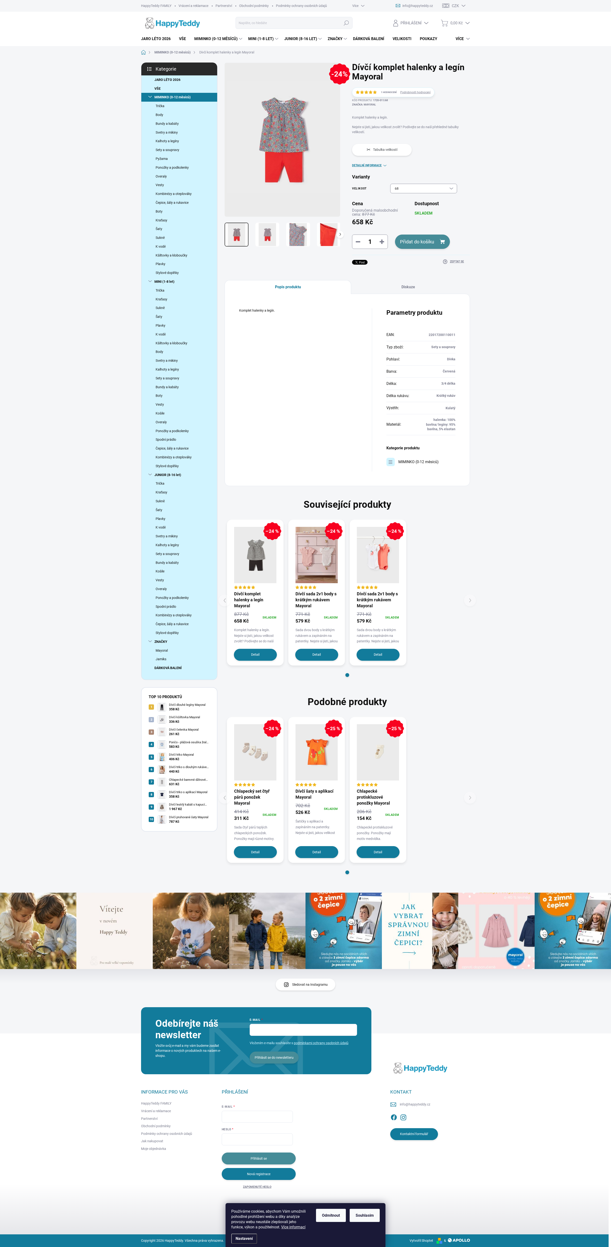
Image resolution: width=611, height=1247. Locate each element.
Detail (255, 654)
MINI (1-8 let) (164, 281)
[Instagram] (403, 1116)
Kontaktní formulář (414, 1134)
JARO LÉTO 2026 (167, 80)
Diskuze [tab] (408, 287)
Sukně (160, 238)
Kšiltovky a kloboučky (171, 255)
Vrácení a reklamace (193, 6)
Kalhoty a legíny (167, 141)
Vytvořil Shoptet (421, 1240)
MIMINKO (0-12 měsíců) (172, 97)
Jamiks (161, 659)
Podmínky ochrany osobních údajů (301, 6)
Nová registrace (258, 1174)
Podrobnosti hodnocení (415, 92)
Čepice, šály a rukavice (172, 202)
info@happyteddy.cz (415, 1104)
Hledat (346, 23)
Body (159, 115)
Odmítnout (331, 1215)
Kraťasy (161, 220)
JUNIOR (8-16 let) (167, 475)
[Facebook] (393, 1116)
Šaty (159, 229)
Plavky (160, 264)
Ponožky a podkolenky (172, 167)
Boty (159, 211)
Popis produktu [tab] (288, 287)
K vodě (161, 246)
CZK (455, 6)
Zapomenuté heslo (257, 1187)
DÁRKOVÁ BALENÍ (168, 668)
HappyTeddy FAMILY (156, 6)
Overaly (161, 176)
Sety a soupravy (167, 150)
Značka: (364, 104)
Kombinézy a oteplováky (174, 194)
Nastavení (244, 1238)
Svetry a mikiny (167, 132)
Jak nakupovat (152, 1141)
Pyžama (162, 159)
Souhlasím (365, 1215)
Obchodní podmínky (254, 6)
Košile (160, 413)
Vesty (160, 185)
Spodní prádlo (166, 439)
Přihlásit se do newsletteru (274, 1057)
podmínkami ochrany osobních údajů (321, 1043)
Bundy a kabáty (167, 124)
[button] (347, 675)
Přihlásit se (259, 1158)
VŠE (157, 88)
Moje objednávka (153, 1149)
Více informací (293, 1227)
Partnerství (224, 6)
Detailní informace (367, 165)
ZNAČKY (160, 642)
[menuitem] (157, 39)
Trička (160, 106)
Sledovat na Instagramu (310, 984)
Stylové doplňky (167, 273)
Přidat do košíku (417, 242)
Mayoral (162, 650)
